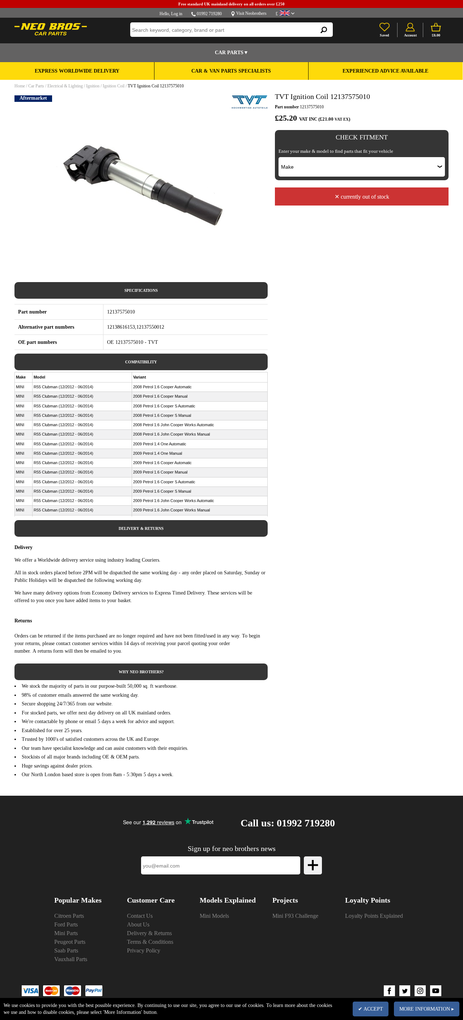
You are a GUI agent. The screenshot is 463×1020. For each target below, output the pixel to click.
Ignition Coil (113, 85)
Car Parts (36, 85)
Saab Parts (66, 950)
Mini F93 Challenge (295, 916)
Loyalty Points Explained (374, 916)
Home (19, 85)
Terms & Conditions (150, 942)
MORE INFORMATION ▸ (426, 1009)
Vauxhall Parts (70, 959)
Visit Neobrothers (251, 13)
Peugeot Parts (69, 942)
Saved (384, 35)
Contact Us (140, 916)
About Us (138, 924)
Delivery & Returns (149, 933)
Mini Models (214, 916)
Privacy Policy (143, 950)
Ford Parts (66, 924)
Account (410, 35)
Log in (176, 13)
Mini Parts (66, 933)
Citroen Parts (69, 916)
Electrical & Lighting (65, 85)
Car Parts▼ (232, 52)
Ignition (92, 85)
